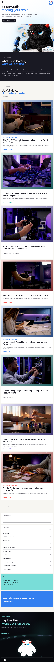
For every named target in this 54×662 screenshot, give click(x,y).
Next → (3, 510)
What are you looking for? (8, 518)
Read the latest (9, 20)
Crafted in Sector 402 (44, 659)
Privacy (39, 659)
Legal (36, 659)
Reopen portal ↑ (50, 659)
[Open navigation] (51, 3)
